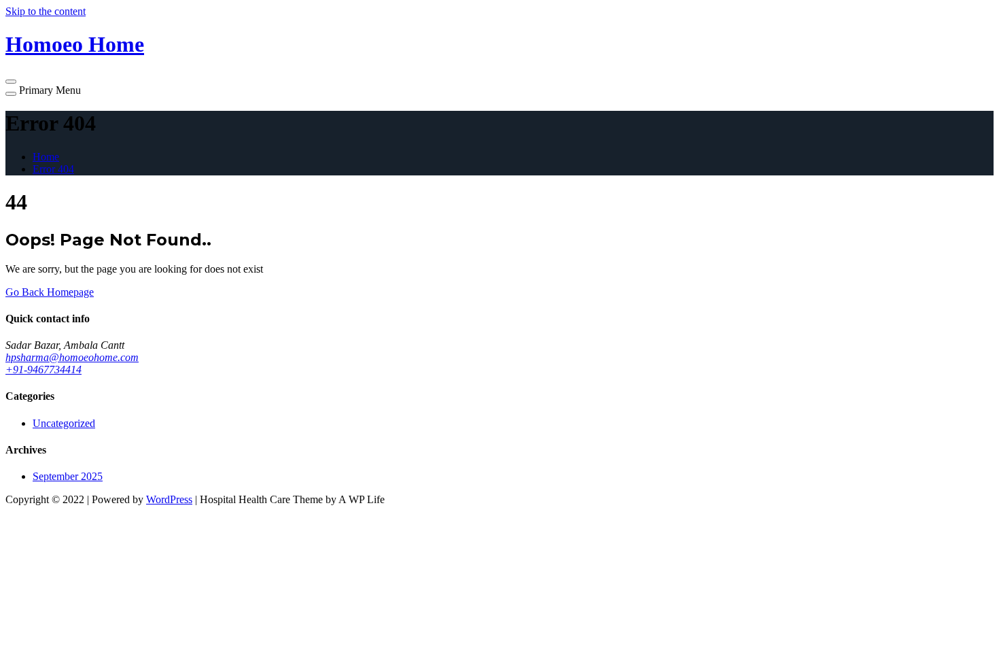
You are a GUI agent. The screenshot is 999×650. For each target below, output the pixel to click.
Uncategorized (64, 423)
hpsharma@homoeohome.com (72, 357)
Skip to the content (45, 11)
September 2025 (68, 476)
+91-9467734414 (43, 369)
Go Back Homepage (49, 292)
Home (46, 156)
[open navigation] (10, 82)
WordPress (169, 499)
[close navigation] (10, 94)
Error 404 (53, 169)
